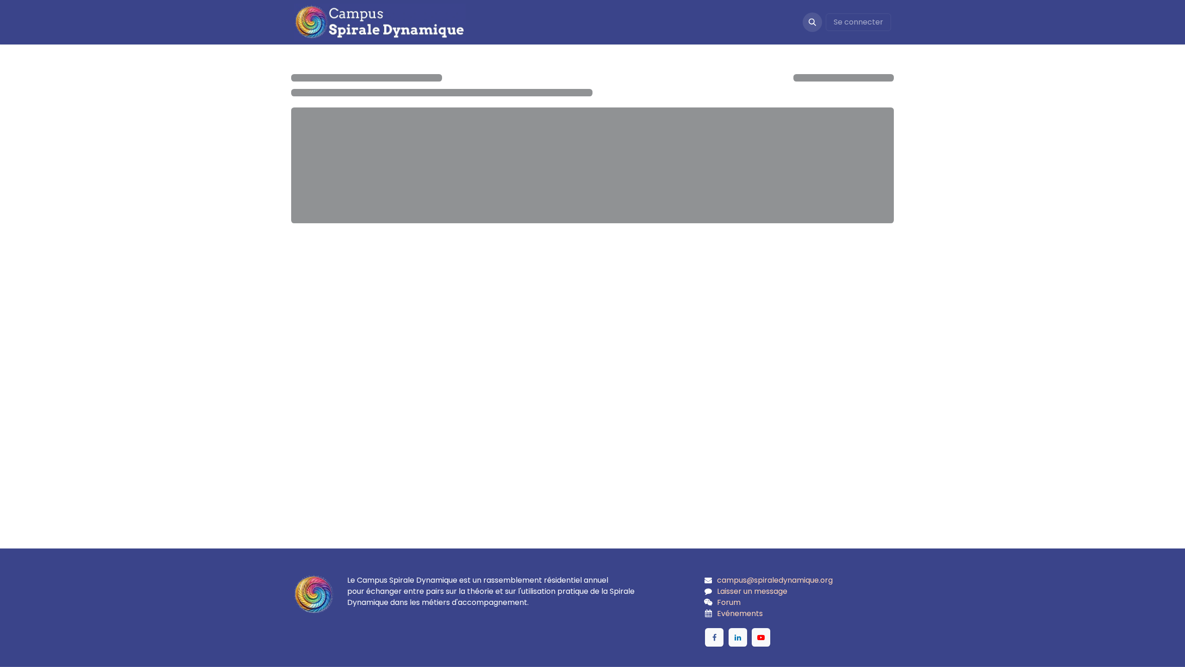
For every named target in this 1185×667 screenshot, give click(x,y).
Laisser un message (752, 591)
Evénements (740, 613)
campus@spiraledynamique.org (775, 580)
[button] (812, 22)
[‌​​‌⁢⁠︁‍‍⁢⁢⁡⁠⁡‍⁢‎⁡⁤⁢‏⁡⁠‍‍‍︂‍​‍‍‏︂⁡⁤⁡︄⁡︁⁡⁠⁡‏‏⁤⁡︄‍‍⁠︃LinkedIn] (738, 637)
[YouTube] (761, 637)
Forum (729, 602)
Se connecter (858, 22)
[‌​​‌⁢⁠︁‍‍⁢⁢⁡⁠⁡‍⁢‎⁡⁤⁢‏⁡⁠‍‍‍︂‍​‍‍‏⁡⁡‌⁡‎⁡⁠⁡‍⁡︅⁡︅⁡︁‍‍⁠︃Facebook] (714, 637)
